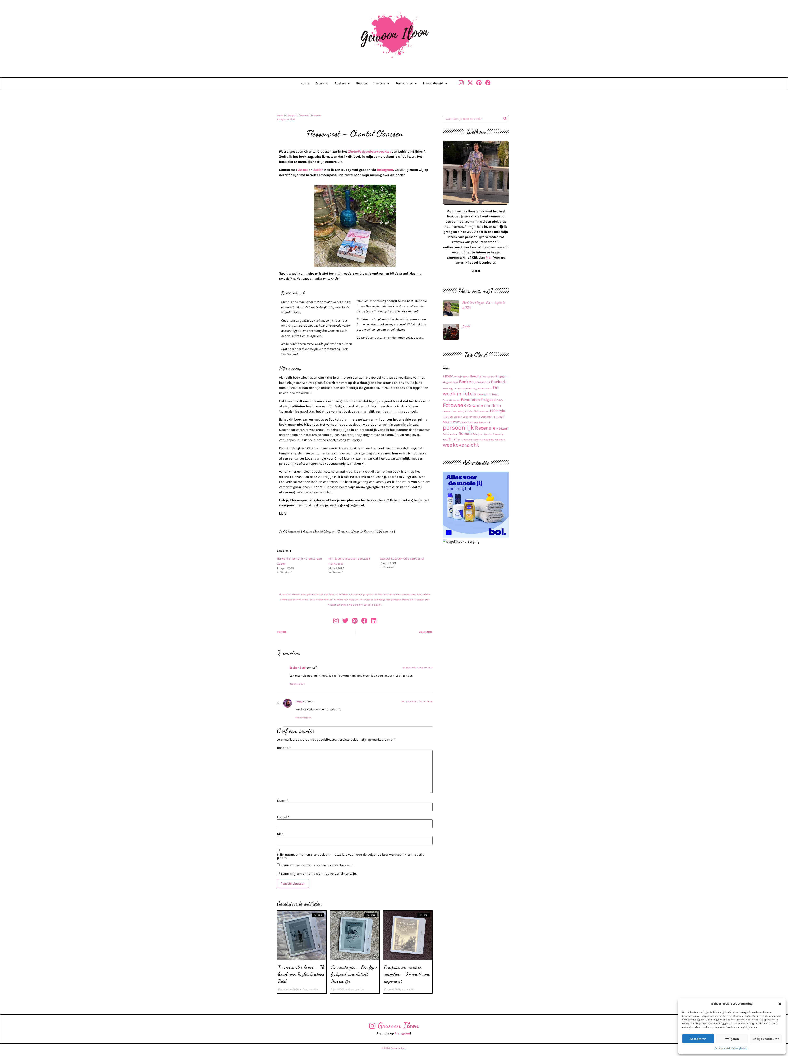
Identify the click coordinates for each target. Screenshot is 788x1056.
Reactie (284, 747)
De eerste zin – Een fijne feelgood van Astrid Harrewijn (354, 974)
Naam (283, 800)
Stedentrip (498, 434)
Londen (458, 416)
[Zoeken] (505, 118)
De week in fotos (488, 394)
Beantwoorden (297, 684)
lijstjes (448, 416)
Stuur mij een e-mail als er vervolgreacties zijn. (317, 865)
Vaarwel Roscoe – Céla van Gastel (402, 558)
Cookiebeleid (722, 1048)
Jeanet (303, 170)
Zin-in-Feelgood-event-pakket (369, 151)
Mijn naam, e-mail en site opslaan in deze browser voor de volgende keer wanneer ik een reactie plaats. (350, 856)
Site (280, 833)
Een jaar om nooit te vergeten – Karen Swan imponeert (407, 974)
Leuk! (466, 326)
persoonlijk (458, 427)
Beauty (361, 83)
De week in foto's (471, 390)
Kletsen (485, 411)
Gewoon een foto (484, 405)
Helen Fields (474, 411)
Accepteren (698, 1039)
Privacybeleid (739, 1048)
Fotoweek (454, 405)
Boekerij (498, 381)
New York (467, 422)
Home (304, 83)
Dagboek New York (482, 388)
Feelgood (292, 115)
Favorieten (470, 399)
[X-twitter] (470, 82)
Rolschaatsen (450, 434)
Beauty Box (488, 376)
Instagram (385, 170)
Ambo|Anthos (461, 376)
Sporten (488, 434)
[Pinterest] (479, 82)
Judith (318, 170)
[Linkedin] (374, 621)
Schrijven (478, 434)
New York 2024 (482, 422)
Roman (465, 433)
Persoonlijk (404, 83)
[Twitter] (345, 621)
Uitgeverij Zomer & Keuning (478, 439)
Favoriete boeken (451, 400)
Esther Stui (297, 667)
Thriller (454, 439)
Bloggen (501, 376)
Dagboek (467, 388)
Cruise (457, 388)
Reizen (502, 428)
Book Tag (448, 388)
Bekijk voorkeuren (766, 1039)
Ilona (299, 701)
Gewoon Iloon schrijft (454, 411)
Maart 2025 (452, 422)
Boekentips (482, 382)
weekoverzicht (461, 445)
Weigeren (732, 1039)
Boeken (340, 83)
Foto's (500, 400)
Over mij (322, 83)
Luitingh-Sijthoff (492, 416)
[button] (780, 1004)
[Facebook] (488, 82)
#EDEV (448, 376)
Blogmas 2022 (450, 382)
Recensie (304, 115)
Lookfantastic (471, 416)
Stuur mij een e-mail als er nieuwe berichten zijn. (319, 874)
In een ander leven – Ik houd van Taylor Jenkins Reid (301, 974)
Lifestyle (379, 83)
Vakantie (499, 439)
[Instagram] (461, 82)
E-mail (283, 817)
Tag (445, 439)
